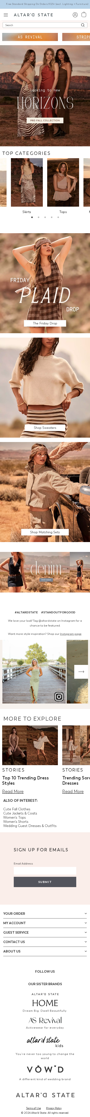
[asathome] (45, 999)
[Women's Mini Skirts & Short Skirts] (27, 182)
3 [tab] (45, 218)
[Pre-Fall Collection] (45, 95)
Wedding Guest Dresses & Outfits (30, 826)
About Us (12, 951)
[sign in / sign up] (75, 15)
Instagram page (70, 633)
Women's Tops (14, 817)
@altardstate (47, 620)
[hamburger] (6, 14)
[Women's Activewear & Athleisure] (30, 37)
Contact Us (14, 942)
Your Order (14, 914)
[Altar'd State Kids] (45, 1041)
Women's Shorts (15, 822)
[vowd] (45, 1069)
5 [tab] (58, 218)
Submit (45, 882)
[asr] (45, 1019)
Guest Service (16, 932)
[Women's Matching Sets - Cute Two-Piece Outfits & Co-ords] (45, 492)
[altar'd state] (33, 14)
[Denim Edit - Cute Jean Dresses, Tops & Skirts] (45, 573)
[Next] (81, 672)
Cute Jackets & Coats (20, 813)
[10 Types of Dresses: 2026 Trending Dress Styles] (30, 745)
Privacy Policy (54, 1108)
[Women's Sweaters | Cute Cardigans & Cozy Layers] (45, 387)
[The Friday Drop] (45, 283)
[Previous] (9, 672)
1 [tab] (32, 218)
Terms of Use (33, 1108)
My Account (14, 923)
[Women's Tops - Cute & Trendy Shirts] (63, 182)
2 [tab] (38, 218)
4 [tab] (51, 218)
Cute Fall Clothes (16, 809)
